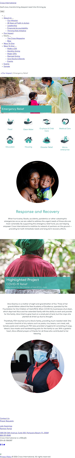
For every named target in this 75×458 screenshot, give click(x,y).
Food (10, 129)
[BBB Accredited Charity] (4, 454)
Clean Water (28, 129)
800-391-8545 (5, 435)
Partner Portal (6, 429)
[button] (13, 18)
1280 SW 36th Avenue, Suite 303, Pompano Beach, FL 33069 (24, 433)
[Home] (37, 416)
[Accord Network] (15, 454)
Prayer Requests (7, 421)
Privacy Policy (6, 457)
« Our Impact (6, 73)
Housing (28, 147)
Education (10, 147)
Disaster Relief (47, 147)
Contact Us (5, 418)
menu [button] (2, 11)
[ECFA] (26, 454)
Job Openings (6, 426)
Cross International (8, 3)
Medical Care (65, 128)
